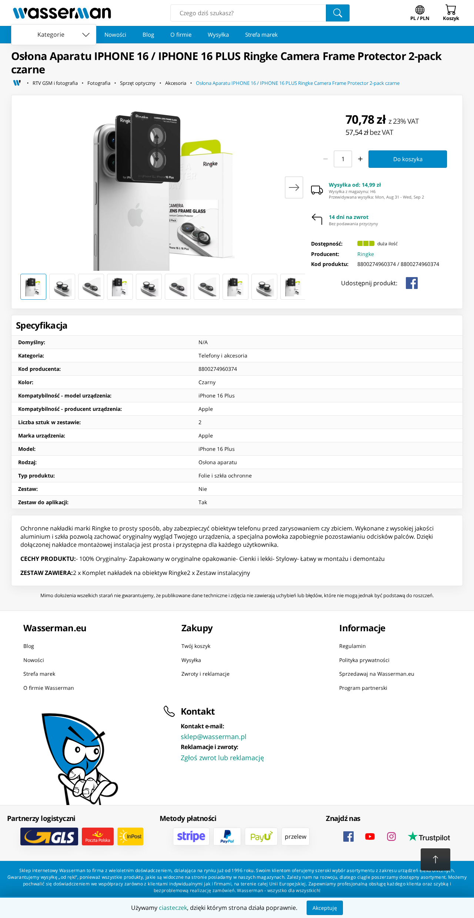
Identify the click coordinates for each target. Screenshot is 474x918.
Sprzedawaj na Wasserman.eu (376, 673)
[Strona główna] (17, 83)
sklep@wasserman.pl (214, 736)
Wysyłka (218, 34)
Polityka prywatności (364, 659)
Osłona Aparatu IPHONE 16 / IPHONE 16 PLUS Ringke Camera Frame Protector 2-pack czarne (298, 83)
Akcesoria (175, 83)
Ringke (365, 253)
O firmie (180, 34)
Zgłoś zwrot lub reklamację (222, 757)
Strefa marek (261, 34)
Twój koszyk (195, 645)
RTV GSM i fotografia (55, 83)
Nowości (115, 34)
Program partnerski (363, 687)
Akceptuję (325, 907)
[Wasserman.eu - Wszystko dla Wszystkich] (62, 12)
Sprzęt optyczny (138, 83)
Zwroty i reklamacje (205, 673)
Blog (148, 34)
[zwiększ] (360, 158)
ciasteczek (173, 908)
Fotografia (98, 83)
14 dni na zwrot (348, 217)
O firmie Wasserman (48, 687)
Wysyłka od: (355, 185)
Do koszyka (408, 159)
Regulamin (352, 645)
